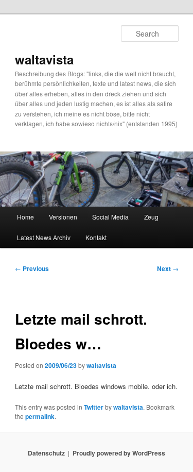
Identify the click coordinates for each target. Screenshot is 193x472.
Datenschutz (46, 453)
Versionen (63, 216)
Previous (32, 268)
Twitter (93, 407)
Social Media (110, 216)
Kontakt (96, 237)
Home (25, 216)
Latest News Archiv (44, 237)
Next (168, 268)
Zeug (151, 216)
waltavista (44, 59)
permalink (40, 416)
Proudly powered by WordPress (119, 453)
